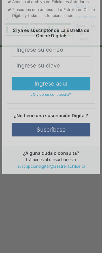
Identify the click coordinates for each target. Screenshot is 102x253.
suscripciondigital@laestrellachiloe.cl (51, 226)
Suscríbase (51, 190)
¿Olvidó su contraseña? (51, 155)
